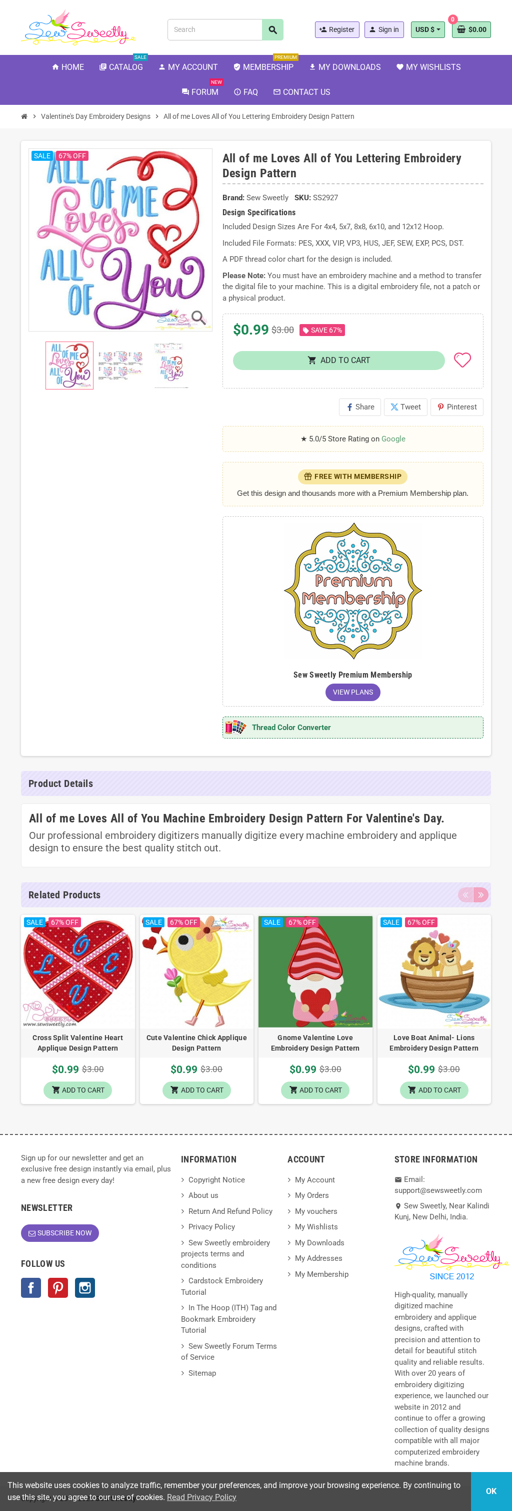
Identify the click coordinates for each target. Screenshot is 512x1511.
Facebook (31, 1288)
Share (360, 406)
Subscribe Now (65, 1233)
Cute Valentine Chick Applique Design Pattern (196, 1043)
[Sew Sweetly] (78, 26)
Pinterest (457, 406)
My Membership (321, 1274)
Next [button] (481, 894)
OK (491, 1491)
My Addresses (318, 1258)
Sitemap (202, 1373)
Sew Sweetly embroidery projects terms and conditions (225, 1254)
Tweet (405, 406)
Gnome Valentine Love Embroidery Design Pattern (315, 1043)
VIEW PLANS (353, 692)
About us (203, 1195)
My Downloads (319, 1242)
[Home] (24, 116)
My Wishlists (316, 1226)
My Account (315, 1179)
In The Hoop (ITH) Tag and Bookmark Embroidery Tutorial (228, 1319)
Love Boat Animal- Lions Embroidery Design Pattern (434, 1043)
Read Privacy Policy (201, 1497)
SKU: (302, 197)
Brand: (233, 197)
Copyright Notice (216, 1179)
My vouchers (316, 1211)
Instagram (85, 1288)
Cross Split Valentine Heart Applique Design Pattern (77, 1043)
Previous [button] (465, 894)
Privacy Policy (211, 1226)
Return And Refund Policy (230, 1211)
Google (394, 438)
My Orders (312, 1195)
